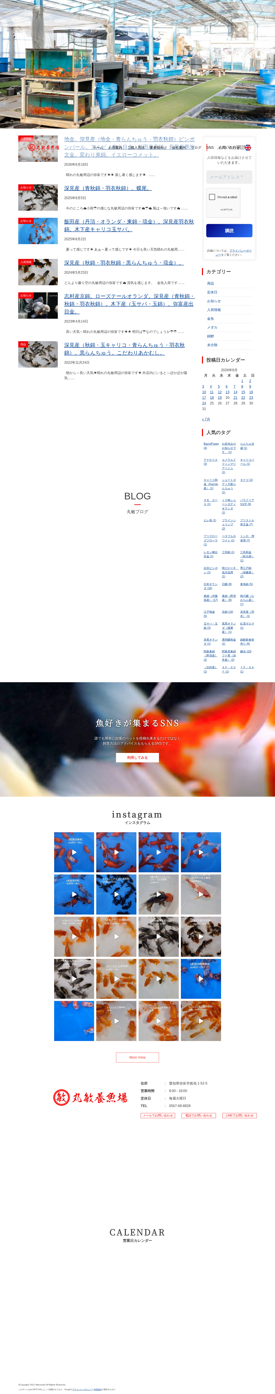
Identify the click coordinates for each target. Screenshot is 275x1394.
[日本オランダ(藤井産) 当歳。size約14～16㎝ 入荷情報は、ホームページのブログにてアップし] (74, 937)
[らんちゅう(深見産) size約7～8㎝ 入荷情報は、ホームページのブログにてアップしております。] (116, 979)
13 (227, 392)
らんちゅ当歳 (247, 446)
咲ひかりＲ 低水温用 (230, 572)
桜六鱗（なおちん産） (247, 600)
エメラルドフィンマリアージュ (229, 466)
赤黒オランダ (211, 642)
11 (212, 392)
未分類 (212, 345)
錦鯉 (210, 336)
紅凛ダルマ (247, 625)
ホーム (98, 147)
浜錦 (227, 611)
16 (251, 392)
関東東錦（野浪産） (211, 655)
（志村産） (211, 669)
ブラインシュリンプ (229, 524)
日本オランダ (211, 586)
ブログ (196, 147)
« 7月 (206, 419)
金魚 (210, 318)
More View (137, 1057)
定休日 (212, 292)
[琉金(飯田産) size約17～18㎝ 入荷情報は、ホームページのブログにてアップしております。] (116, 852)
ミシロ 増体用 (247, 538)
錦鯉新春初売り (247, 642)
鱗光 (245, 651)
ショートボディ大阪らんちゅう (229, 486)
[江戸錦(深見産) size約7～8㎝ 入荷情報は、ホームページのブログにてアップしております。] (201, 937)
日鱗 (227, 584)
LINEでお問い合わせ (240, 1115)
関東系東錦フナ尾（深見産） (229, 655)
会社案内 (179, 147)
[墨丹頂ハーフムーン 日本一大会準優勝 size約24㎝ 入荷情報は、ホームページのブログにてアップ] (159, 894)
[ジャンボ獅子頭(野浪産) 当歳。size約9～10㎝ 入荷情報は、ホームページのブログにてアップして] (201, 1021)
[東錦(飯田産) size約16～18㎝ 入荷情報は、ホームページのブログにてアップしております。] (74, 894)
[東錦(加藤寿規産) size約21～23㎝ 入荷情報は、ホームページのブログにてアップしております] (201, 979)
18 (212, 398)
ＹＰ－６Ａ (247, 669)
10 (204, 392)
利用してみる (137, 757)
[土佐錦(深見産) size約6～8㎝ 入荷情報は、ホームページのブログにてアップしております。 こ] (159, 979)
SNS (210, 147)
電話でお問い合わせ (198, 1115)
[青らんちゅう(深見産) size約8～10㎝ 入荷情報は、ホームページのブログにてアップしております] (74, 979)
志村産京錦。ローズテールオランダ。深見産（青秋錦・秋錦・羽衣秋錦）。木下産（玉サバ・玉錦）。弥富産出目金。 (129, 303)
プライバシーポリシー (82, 1389)
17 (204, 398)
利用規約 (98, 1389)
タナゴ (246, 480)
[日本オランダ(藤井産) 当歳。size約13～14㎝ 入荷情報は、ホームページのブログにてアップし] (116, 937)
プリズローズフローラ (211, 540)
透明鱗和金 (229, 642)
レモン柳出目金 (211, 554)
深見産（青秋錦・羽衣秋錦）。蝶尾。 (108, 188)
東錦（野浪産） (229, 598)
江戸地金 (209, 614)
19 (220, 398)
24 (204, 403)
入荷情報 (214, 310)
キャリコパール (247, 462)
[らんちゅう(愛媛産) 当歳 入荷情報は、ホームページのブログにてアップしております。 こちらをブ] (116, 1021)
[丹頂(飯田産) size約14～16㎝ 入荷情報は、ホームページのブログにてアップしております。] (201, 852)
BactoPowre (211, 446)
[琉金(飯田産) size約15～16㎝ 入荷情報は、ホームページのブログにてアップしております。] (159, 852)
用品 (210, 283)
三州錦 (228, 552)
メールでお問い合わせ (158, 1115)
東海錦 (246, 584)
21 (235, 398)
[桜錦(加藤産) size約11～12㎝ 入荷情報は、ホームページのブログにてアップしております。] (74, 852)
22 (243, 398)
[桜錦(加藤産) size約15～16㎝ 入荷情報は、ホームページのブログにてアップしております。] (74, 1021)
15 (243, 392)
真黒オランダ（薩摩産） (229, 628)
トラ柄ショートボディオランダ (229, 506)
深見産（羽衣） (247, 614)
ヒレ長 (210, 520)
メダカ (212, 327)
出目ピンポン (211, 570)
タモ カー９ (211, 502)
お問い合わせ (229, 147)
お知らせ (214, 301)
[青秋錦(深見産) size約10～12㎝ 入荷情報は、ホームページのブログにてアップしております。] (159, 937)
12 (220, 392)
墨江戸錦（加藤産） (247, 572)
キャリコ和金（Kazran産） (211, 484)
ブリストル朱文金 (247, 522)
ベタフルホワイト (229, 538)
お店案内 (115, 147)
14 (235, 392)
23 (251, 398)
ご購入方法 (136, 147)
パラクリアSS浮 (247, 502)
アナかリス (211, 462)
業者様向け (158, 147)
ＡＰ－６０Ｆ (229, 669)
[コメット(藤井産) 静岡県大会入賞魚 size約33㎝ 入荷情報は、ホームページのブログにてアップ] (201, 894)
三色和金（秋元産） (247, 556)
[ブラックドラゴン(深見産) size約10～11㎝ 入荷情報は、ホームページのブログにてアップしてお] (116, 894)
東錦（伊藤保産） (211, 598)
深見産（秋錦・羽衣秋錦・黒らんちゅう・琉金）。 (124, 263)
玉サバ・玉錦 (211, 625)
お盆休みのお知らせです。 (229, 448)
